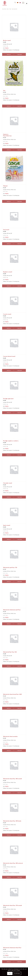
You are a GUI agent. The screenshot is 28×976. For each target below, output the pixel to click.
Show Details (19, 54)
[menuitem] (14, 2)
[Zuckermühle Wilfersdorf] (11, 3)
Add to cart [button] (9, 54)
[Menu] (22, 2)
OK (9, 973)
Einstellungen (17, 973)
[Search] (14, 2)
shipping (6, 48)
